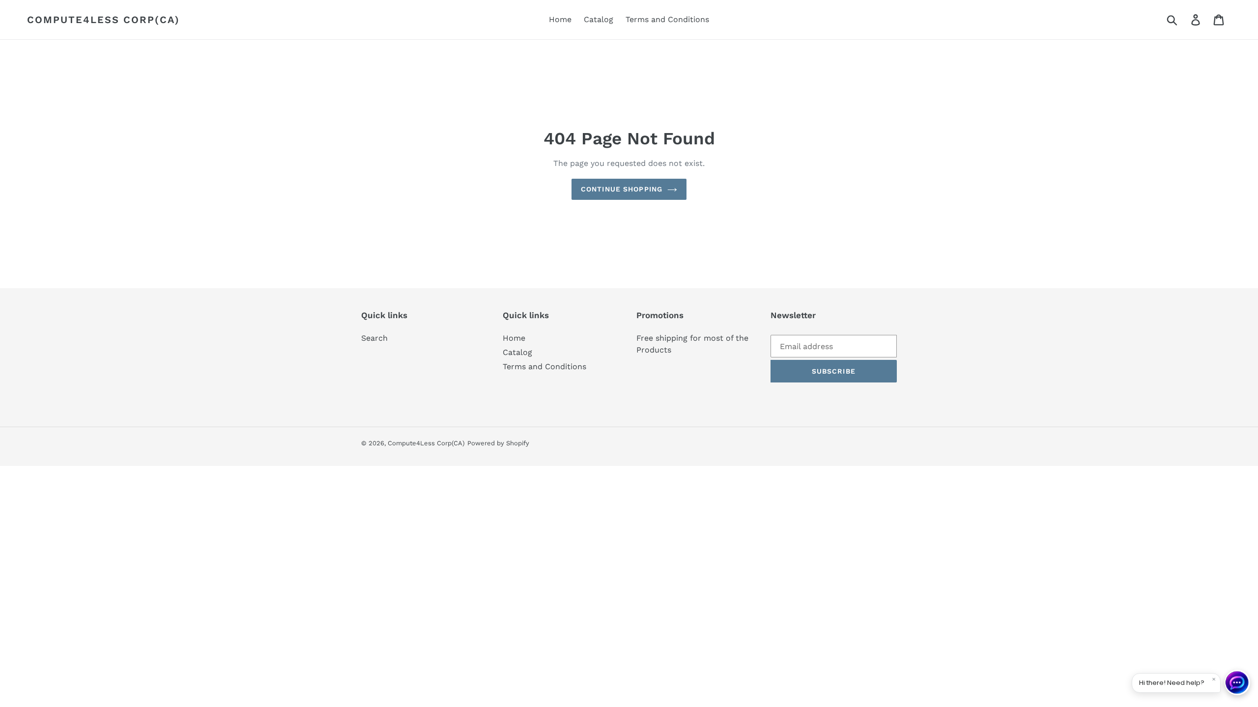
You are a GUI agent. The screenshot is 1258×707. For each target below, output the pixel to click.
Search (374, 338)
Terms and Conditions (544, 366)
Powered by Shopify (498, 443)
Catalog (517, 352)
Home (514, 338)
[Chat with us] (1237, 682)
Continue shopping (621, 189)
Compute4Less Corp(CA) (103, 20)
